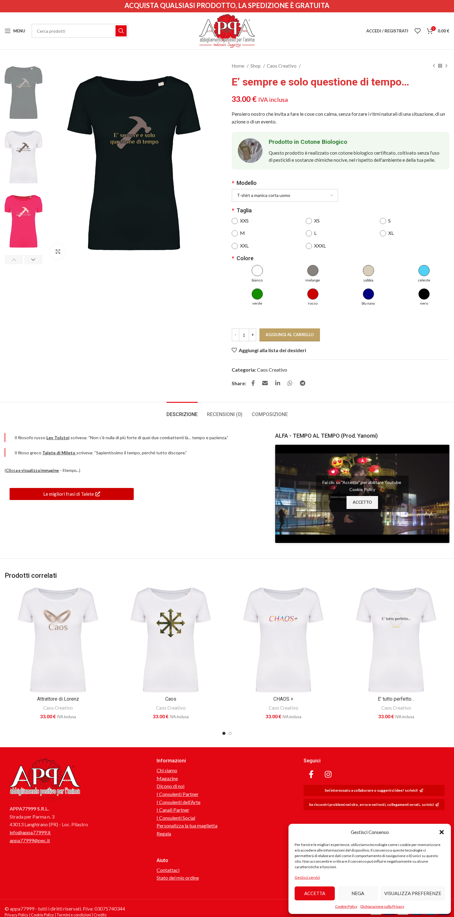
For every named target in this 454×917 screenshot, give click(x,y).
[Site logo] (227, 30)
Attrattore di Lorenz (58, 699)
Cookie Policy (346, 906)
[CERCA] (121, 30)
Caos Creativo (282, 66)
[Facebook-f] (311, 774)
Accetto (362, 502)
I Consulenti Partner (178, 794)
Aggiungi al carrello (290, 334)
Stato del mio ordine (178, 878)
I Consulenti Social (176, 818)
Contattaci (168, 870)
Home (238, 66)
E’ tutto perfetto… (396, 699)
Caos (170, 699)
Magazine (167, 778)
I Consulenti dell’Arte (178, 802)
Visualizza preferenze (412, 893)
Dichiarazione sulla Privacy (382, 906)
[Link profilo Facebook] (253, 383)
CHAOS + (283, 699)
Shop (256, 66)
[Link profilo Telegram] (302, 383)
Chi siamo (167, 770)
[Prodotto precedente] (434, 66)
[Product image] (58, 640)
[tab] (182, 411)
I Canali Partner (173, 810)
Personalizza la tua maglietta (187, 825)
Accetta (314, 893)
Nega (357, 893)
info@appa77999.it (30, 832)
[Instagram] (328, 774)
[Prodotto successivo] (446, 66)
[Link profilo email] (265, 383)
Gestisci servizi (307, 877)
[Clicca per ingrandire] (57, 252)
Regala (164, 833)
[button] (442, 832)
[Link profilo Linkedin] (277, 383)
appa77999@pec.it (30, 840)
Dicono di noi (170, 786)
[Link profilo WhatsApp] (290, 383)
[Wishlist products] (417, 31)
